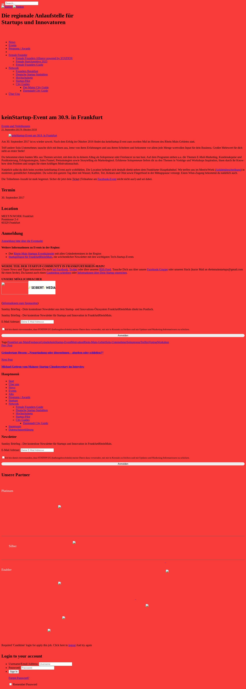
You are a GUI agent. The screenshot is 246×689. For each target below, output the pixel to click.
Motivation (77, 342)
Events (12, 390)
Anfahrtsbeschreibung (228, 169)
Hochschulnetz (24, 413)
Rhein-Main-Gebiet (94, 342)
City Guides (23, 419)
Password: (14, 667)
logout (72, 645)
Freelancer (35, 342)
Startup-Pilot (23, 416)
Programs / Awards (19, 397)
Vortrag (153, 342)
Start (11, 381)
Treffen (144, 342)
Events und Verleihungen (15, 126)
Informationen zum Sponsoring (20, 303)
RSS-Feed (105, 269)
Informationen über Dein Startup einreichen (102, 272)
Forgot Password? (19, 677)
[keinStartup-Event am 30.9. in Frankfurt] (33, 135)
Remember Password (25, 684)
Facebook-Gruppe (157, 269)
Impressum (15, 426)
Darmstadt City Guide (35, 423)
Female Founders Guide (29, 407)
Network (14, 403)
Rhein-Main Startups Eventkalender (34, 253)
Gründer (45, 342)
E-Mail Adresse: (11, 321)
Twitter (73, 269)
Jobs (11, 394)
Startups (13, 400)
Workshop (163, 342)
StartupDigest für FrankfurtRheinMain (30, 256)
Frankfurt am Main (18, 342)
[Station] (12, 6)
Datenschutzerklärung (21, 429)
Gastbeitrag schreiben (58, 272)
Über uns (14, 384)
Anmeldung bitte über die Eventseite (22, 241)
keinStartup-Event (60, 342)
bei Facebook (60, 269)
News (12, 387)
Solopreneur (133, 342)
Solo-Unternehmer (116, 342)
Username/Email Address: (23, 663)
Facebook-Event (107, 179)
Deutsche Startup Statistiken (32, 410)
